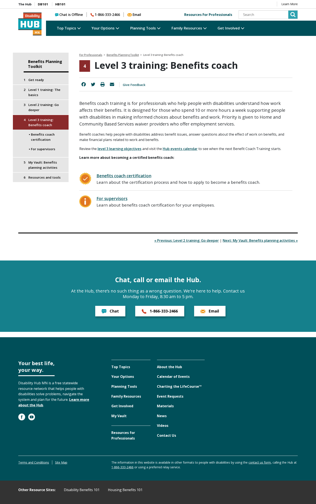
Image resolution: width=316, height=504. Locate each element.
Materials (165, 406)
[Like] (83, 84)
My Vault (119, 416)
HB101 (60, 4)
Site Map (61, 462)
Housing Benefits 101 (125, 489)
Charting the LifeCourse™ (179, 386)
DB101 (43, 4)
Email (137, 14)
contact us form (260, 462)
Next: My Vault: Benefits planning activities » (260, 240)
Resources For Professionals (208, 14)
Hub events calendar (180, 148)
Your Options (103, 28)
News (162, 416)
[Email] (112, 84)
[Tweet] (93, 84)
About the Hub (169, 367)
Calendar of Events (173, 376)
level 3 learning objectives (119, 148)
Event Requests (170, 396)
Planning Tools (143, 28)
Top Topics (66, 28)
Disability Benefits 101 (82, 489)
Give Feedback (134, 85)
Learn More (289, 4)
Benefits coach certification (124, 176)
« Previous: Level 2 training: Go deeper (186, 240)
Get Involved (229, 28)
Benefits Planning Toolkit (45, 64)
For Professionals (90, 55)
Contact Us (166, 435)
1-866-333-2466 (107, 14)
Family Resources (186, 28)
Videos (162, 425)
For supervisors (112, 198)
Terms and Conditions (33, 462)
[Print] (102, 84)
